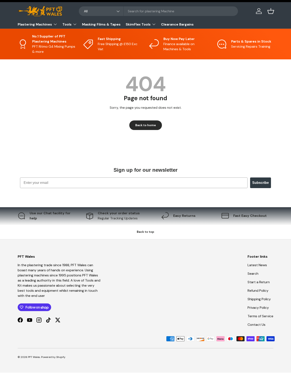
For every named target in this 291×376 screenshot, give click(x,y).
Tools (67, 24)
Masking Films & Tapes (101, 24)
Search (253, 273)
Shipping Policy (259, 299)
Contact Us (256, 324)
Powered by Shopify (53, 357)
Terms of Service (260, 316)
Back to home (145, 125)
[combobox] (158, 11)
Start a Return (259, 282)
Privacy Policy (258, 307)
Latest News (257, 265)
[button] (270, 11)
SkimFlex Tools (138, 24)
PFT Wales (34, 357)
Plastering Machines (35, 24)
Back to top (145, 232)
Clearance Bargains (177, 24)
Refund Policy (258, 290)
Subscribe (260, 182)
